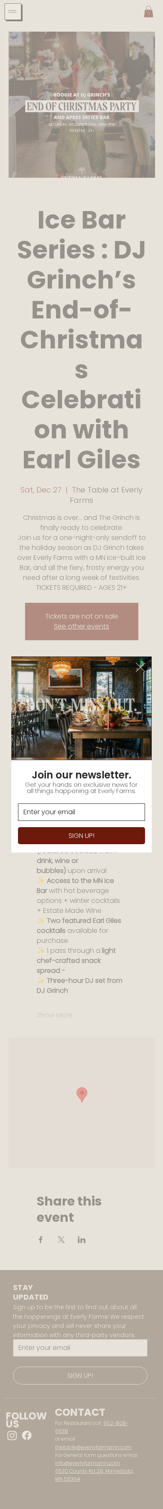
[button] (140, 668)
